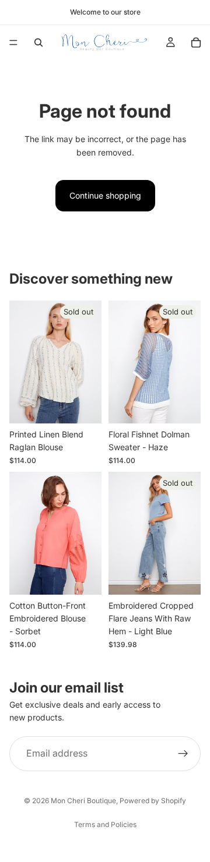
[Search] (38, 42)
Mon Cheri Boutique (83, 800)
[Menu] (13, 42)
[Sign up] (183, 753)
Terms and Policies (105, 824)
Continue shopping (105, 195)
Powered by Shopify (153, 800)
